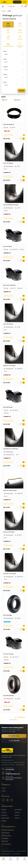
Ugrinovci (17, 818)
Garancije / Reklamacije (8, 830)
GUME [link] (9, 11)
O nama (4, 788)
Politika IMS (5, 841)
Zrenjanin (4, 821)
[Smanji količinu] (21, 139)
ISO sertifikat (5, 838)
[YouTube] (11, 800)
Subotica (17, 815)
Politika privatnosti (6, 835)
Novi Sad (4, 812)
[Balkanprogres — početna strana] (4, 2)
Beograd (4, 809)
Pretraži (21, 90)
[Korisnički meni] (22, 6)
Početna (3, 11)
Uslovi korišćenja (6, 844)
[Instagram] (7, 800)
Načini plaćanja (5, 833)
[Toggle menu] (2, 6)
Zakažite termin (15, 736)
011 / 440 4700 (15, 740)
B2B (24, 1)
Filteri (3, 99)
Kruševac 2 (4, 815)
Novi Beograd (18, 809)
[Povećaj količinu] (21, 138)
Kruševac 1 (17, 812)
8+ (23, 176)
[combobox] (20, 99)
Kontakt (4, 791)
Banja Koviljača (5, 818)
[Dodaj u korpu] (23, 138)
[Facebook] (3, 800)
